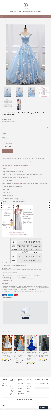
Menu (4, 16)
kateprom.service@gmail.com (22, 165)
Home (3, 20)
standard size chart (20, 183)
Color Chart (20, 383)
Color (3, 131)
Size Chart (20, 385)
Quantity (4, 137)
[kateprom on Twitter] (17, 399)
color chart (20, 177)
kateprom (6, 403)
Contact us (4, 385)
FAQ (11, 280)
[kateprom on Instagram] (24, 399)
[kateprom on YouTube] (31, 399)
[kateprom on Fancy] (32, 399)
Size (3, 124)
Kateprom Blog (5, 387)
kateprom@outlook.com (10, 165)
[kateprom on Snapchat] (26, 399)
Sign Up (46, 388)
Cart (42, 16)
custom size (5, 186)
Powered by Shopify (13, 403)
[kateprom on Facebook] (20, 399)
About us (4, 383)
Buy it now (7, 151)
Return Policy (5, 280)
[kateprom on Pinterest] (22, 399)
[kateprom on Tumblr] (28, 399)
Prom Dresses (29, 381)
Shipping (4, 121)
